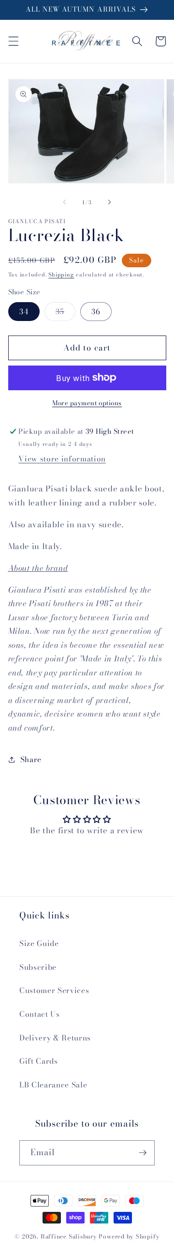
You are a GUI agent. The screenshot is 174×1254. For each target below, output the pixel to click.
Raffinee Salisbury (69, 1236)
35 (65, 313)
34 (24, 311)
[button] (13, 41)
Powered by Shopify (129, 1236)
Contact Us (39, 1014)
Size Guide (39, 943)
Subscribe (38, 967)
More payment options (87, 403)
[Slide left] (64, 202)
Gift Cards (38, 1061)
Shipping (61, 274)
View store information (62, 458)
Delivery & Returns (55, 1037)
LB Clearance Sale (53, 1084)
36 (96, 311)
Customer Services (54, 990)
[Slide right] (109, 202)
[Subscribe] (142, 1152)
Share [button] (31, 759)
